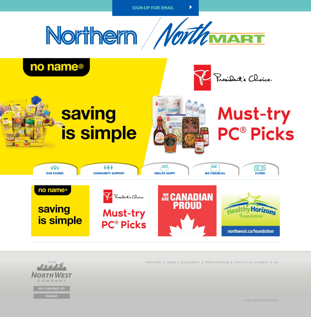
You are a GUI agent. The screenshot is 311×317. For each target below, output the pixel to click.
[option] (155, 116)
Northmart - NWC (155, 33)
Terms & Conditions (216, 262)
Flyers (260, 173)
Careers (171, 262)
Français (52, 296)
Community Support (108, 173)
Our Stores (55, 173)
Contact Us (241, 262)
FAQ (275, 262)
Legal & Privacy (190, 262)
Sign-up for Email (153, 8)
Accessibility (261, 262)
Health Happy (164, 173)
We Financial (215, 173)
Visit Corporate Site (51, 289)
